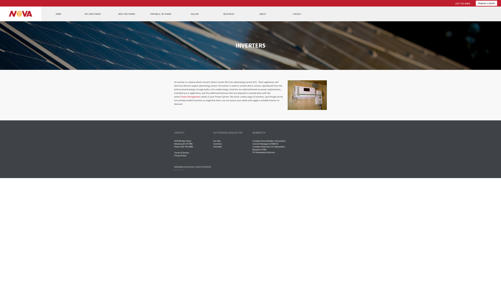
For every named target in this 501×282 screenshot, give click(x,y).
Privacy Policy (180, 155)
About (263, 14)
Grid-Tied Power (126, 14)
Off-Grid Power (93, 14)
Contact (297, 14)
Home (58, 14)
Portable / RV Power (160, 14)
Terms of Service (181, 152)
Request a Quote (486, 3)
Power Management (190, 96)
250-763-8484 (462, 3)
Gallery (195, 14)
